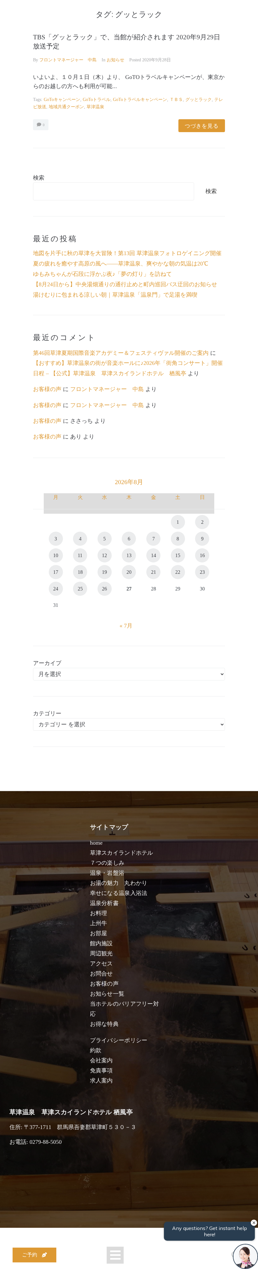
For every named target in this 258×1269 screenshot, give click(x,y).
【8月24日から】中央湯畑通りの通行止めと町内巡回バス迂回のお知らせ (125, 284)
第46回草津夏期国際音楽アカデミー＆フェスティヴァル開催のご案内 (121, 353)
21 (153, 572)
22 (177, 572)
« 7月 (126, 626)
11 (80, 555)
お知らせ (115, 60)
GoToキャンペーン (62, 99)
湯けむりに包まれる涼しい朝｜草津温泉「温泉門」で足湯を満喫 (115, 295)
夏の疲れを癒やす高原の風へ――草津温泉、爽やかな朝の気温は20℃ (120, 263)
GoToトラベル (96, 99)
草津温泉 (95, 106)
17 (55, 572)
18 (80, 572)
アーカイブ (47, 663)
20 (129, 572)
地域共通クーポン (66, 106)
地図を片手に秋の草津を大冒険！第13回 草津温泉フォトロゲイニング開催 (127, 253)
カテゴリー (47, 713)
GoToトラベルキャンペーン (140, 99)
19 (104, 572)
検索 (38, 178)
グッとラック (198, 99)
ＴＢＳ (176, 99)
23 (202, 572)
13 (129, 555)
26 (104, 588)
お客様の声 (47, 389)
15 (177, 555)
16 (202, 555)
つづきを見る (202, 125)
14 (153, 555)
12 (104, 555)
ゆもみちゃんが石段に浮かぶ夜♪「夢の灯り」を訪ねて (102, 274)
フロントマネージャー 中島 (68, 60)
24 (55, 588)
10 (55, 555)
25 (80, 588)
